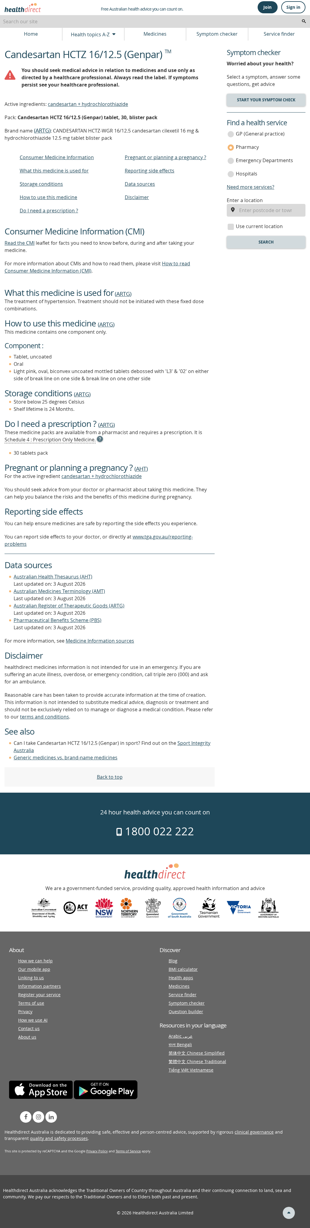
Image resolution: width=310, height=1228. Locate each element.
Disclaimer (137, 197)
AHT (141, 469)
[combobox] (155, 21)
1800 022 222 (158, 831)
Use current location (259, 226)
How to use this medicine (48, 197)
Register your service (39, 994)
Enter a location (245, 200)
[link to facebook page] (25, 1117)
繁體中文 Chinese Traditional (197, 1061)
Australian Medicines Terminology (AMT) (59, 591)
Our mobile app (34, 969)
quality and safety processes (59, 1138)
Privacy (25, 1011)
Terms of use (31, 1003)
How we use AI (33, 1020)
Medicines (155, 34)
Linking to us (31, 978)
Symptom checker (217, 34)
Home (31, 34)
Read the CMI (20, 243)
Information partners (39, 986)
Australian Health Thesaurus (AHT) (53, 576)
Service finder (279, 34)
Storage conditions (41, 184)
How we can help (35, 961)
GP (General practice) (260, 133)
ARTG (42, 130)
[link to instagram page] (38, 1117)
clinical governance (254, 1132)
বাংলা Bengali (180, 1044)
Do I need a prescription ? (49, 210)
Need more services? (250, 187)
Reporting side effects (149, 170)
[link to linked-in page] (51, 1117)
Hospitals (246, 173)
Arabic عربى (181, 1036)
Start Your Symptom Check (266, 100)
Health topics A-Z (91, 34)
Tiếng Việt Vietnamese (191, 1070)
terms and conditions (44, 716)
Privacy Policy (97, 1151)
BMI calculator (183, 969)
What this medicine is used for (54, 170)
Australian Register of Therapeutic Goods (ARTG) (69, 605)
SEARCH (266, 242)
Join (267, 7)
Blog (173, 961)
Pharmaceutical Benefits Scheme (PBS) (57, 620)
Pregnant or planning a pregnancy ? (165, 157)
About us (27, 1037)
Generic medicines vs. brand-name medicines (65, 757)
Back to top (110, 777)
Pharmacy (247, 147)
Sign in (293, 7)
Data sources (140, 184)
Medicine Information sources (100, 640)
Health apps (181, 978)
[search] (304, 21)
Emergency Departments (264, 160)
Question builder (186, 1011)
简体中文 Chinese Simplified (197, 1053)
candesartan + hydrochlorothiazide (88, 104)
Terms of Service (128, 1151)
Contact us (29, 1028)
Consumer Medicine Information (57, 157)
